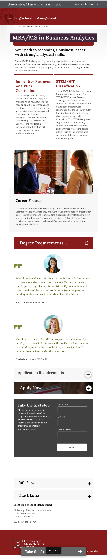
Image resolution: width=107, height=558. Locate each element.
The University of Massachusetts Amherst (34, 4)
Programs (22, 27)
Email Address (64, 429)
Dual (38, 27)
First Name (62, 405)
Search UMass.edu (97, 4)
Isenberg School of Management (31, 18)
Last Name (62, 417)
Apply (84, 4)
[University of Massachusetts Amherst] (18, 543)
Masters (31, 27)
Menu (55, 550)
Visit (77, 4)
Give (91, 4)
